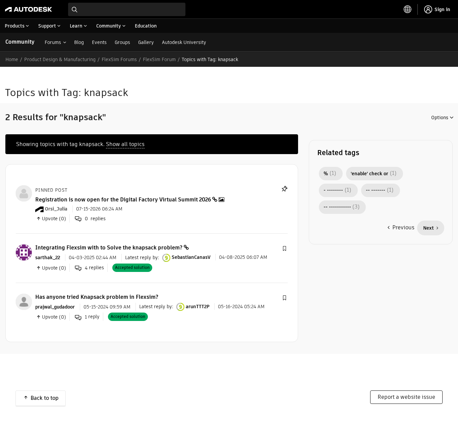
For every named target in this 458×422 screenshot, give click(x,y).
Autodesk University (184, 42)
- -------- (333, 190)
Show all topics (125, 144)
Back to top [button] (45, 398)
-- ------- (375, 190)
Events (99, 42)
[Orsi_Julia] (24, 193)
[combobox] (126, 9)
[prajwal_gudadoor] (24, 301)
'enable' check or (369, 173)
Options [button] (439, 117)
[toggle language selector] (408, 9)
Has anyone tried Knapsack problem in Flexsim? (96, 297)
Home (11, 59)
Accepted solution (132, 267)
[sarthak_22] (24, 252)
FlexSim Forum (159, 59)
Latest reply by (141, 257)
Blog (79, 42)
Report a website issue (406, 397)
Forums (53, 42)
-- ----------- (337, 207)
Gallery (146, 42)
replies (94, 267)
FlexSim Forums (119, 59)
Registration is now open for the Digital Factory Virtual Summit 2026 (123, 199)
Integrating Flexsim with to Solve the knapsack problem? (108, 247)
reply (92, 316)
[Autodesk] (28, 9)
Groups (122, 42)
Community (20, 42)
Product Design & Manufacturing (60, 59)
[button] (284, 248)
